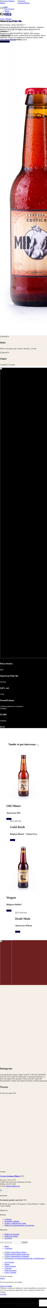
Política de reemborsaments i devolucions (19, 1225)
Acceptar (3, 1294)
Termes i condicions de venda (15, 1223)
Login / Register (10, 1272)
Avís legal (8, 1238)
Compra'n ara (5, 42)
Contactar (8, 1219)
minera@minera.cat (13, 1186)
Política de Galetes (11, 1236)
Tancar (2, 1278)
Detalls (8, 819)
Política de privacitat (12, 1234)
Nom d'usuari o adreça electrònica (13, 25)
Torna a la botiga (6, 1286)
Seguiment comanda (12, 1221)
